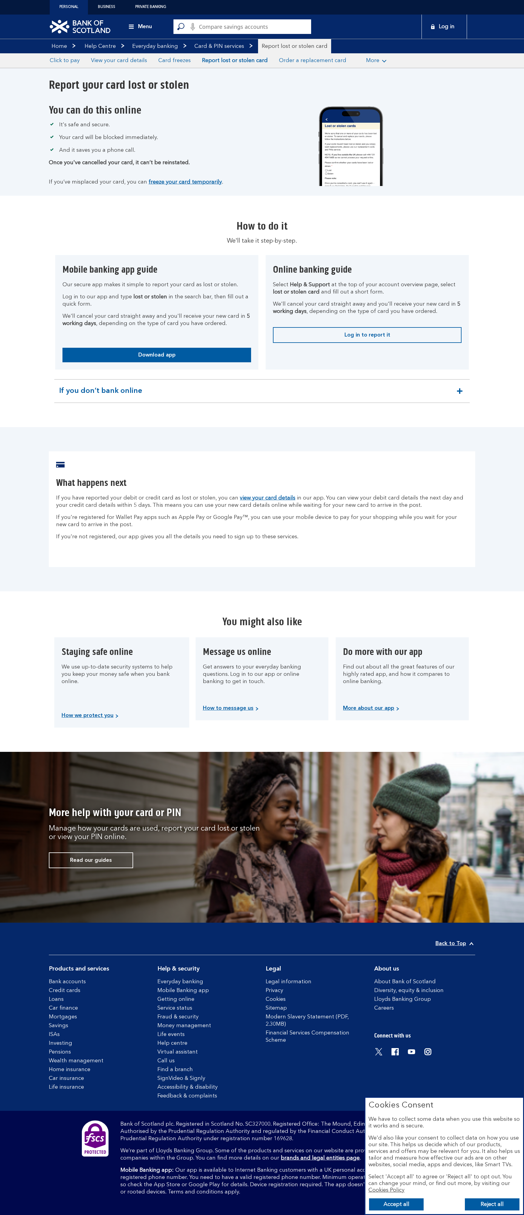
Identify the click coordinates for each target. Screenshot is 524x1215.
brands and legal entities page (320, 1158)
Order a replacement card (312, 60)
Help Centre (100, 46)
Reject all (492, 1204)
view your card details (267, 498)
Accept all (396, 1204)
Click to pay (65, 60)
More (372, 60)
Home (59, 46)
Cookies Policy (386, 1190)
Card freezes (174, 60)
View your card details (119, 60)
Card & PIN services (219, 46)
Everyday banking (155, 46)
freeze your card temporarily (185, 182)
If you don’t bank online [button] (100, 395)
